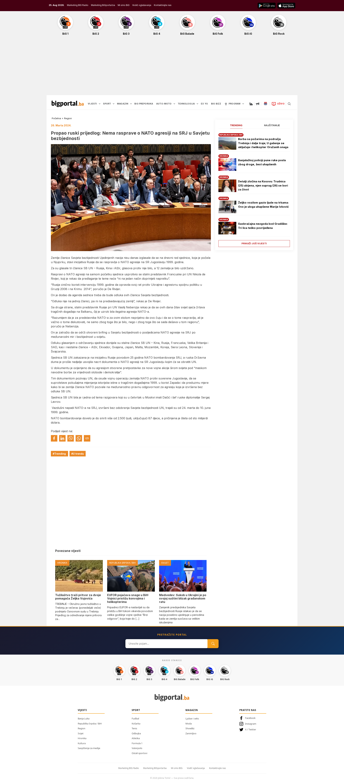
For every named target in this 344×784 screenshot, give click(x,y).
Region (68, 118)
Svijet (80, 733)
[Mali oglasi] (257, 103)
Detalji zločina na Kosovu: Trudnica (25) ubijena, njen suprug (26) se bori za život (263, 185)
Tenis (134, 728)
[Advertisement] (172, 67)
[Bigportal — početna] (68, 104)
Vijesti (82, 710)
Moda (188, 723)
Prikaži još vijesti (254, 243)
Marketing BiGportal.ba (103, 5)
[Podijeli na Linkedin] (62, 438)
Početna (56, 118)
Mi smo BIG (177, 768)
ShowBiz (189, 728)
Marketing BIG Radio (77, 5)
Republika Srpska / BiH (90, 723)
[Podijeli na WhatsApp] (79, 438)
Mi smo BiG (124, 5)
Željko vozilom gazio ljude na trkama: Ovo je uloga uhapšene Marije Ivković (263, 204)
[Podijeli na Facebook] (54, 438)
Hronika (82, 738)
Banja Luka (83, 718)
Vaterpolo (137, 748)
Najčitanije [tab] (272, 125)
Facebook (250, 718)
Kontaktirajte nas (162, 5)
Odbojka (136, 733)
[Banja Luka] (265, 104)
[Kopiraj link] (87, 438)
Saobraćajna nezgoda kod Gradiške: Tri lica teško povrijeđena (263, 226)
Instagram (250, 723)
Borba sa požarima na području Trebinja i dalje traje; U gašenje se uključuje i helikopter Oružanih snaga (263, 143)
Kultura (82, 743)
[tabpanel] (254, 188)
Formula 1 (137, 743)
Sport (136, 710)
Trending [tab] (236, 125)
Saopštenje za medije (89, 748)
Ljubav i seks (192, 718)
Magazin (191, 710)
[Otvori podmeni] (99, 104)
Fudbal (135, 718)
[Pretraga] (289, 103)
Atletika (136, 738)
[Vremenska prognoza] (250, 103)
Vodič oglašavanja (141, 5)
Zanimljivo (190, 733)
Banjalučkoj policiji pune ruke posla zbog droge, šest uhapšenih (262, 162)
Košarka (136, 723)
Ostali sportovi (139, 753)
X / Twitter (250, 729)
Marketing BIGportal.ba (155, 768)
